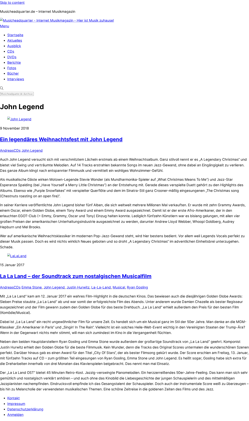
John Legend (32, 150)
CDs (10, 51)
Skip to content (12, 3)
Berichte (14, 62)
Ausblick (14, 46)
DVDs (11, 57)
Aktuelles (14, 40)
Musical (119, 287)
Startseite (15, 35)
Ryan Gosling (137, 287)
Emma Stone (32, 287)
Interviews (15, 79)
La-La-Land (101, 287)
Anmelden (15, 415)
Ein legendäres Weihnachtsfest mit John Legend (61, 139)
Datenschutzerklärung (25, 409)
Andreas (7, 150)
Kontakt (13, 398)
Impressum (16, 404)
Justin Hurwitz (78, 287)
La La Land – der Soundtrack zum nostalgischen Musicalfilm (75, 276)
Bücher (13, 73)
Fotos (11, 68)
